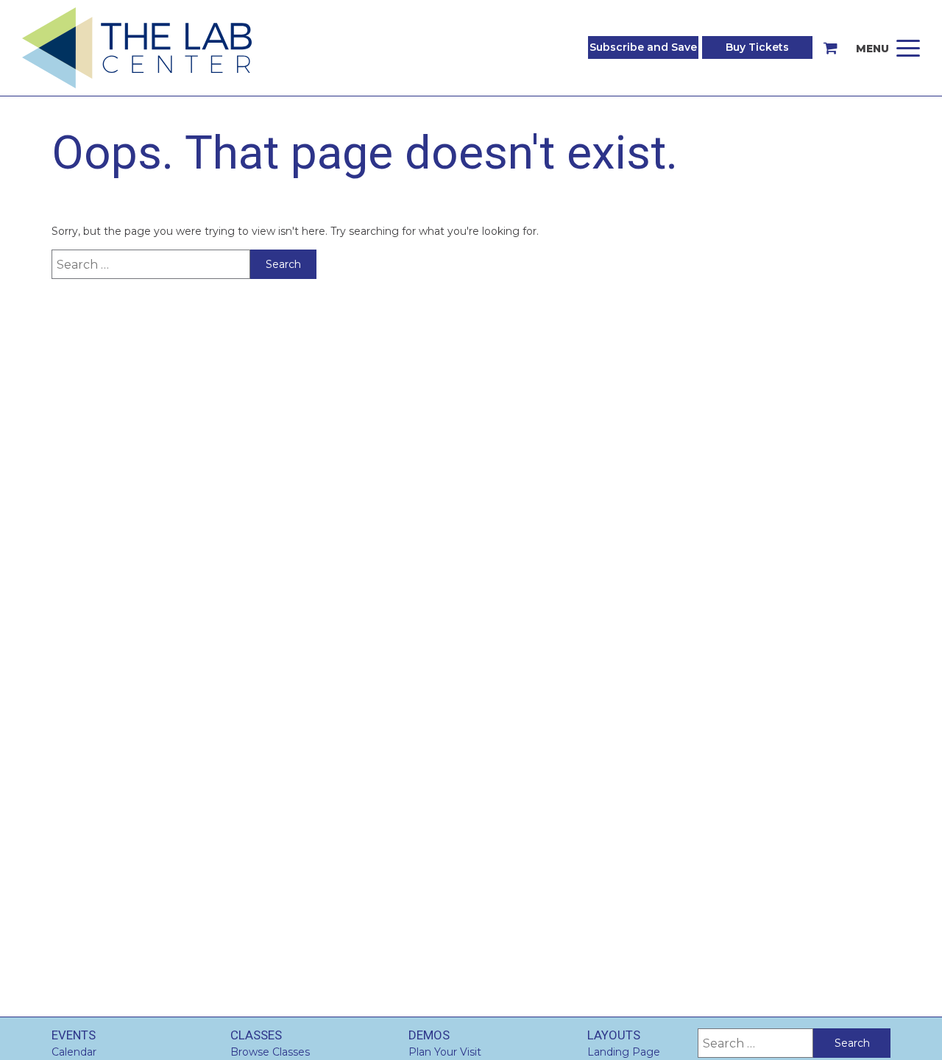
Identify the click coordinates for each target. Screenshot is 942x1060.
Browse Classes (270, 1052)
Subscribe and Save (643, 47)
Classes (256, 1035)
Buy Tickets (757, 47)
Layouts (613, 1035)
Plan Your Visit (444, 1052)
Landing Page (623, 1052)
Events (74, 1035)
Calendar (74, 1052)
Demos (429, 1035)
